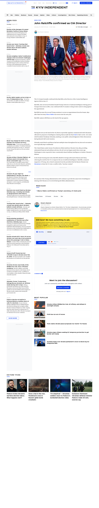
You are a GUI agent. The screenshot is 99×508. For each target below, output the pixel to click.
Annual (49, 232)
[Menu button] (7, 15)
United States (39, 196)
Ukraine (56, 196)
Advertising (48, 2)
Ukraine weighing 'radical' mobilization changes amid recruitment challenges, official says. (19, 57)
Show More (13, 318)
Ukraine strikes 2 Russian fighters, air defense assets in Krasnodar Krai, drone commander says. (18, 159)
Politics (17, 15)
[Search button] (91, 15)
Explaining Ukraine (82, 15)
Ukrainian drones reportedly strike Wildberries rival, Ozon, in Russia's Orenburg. (18, 266)
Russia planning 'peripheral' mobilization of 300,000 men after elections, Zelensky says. (17, 220)
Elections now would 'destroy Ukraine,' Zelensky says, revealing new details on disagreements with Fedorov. (19, 192)
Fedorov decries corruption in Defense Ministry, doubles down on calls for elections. (18, 301)
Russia (30, 15)
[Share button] (90, 27)
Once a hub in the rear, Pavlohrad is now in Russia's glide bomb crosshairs (36, 397)
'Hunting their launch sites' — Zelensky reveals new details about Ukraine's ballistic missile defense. (19, 205)
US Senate (48, 196)
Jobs (43, 2)
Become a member (63, 287)
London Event (62, 2)
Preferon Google (83, 27)
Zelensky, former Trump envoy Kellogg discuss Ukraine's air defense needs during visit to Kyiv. (18, 283)
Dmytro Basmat (44, 32)
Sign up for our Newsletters (16, 3)
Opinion (42, 15)
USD (87, 232)
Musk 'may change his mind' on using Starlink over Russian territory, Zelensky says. (18, 142)
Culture (54, 15)
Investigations (62, 15)
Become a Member (86, 3)
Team (39, 2)
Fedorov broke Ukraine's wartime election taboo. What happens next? (16, 396)
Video (48, 15)
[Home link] (49, 7)
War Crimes (72, 15)
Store (55, 2)
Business (23, 15)
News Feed (37, 20)
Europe (36, 15)
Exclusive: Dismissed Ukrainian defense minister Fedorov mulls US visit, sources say (82, 397)
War (12, 15)
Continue (41, 242)
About (35, 2)
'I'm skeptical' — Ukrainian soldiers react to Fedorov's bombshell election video (60, 396)
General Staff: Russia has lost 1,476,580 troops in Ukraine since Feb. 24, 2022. (18, 254)
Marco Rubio (50, 114)
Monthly (41, 232)
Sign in (68, 291)
